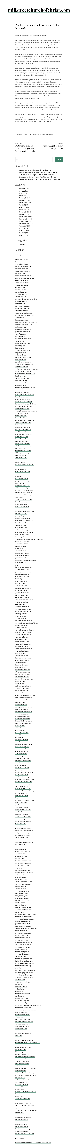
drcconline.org (20, 819)
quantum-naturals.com (22, 1054)
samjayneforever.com (22, 1061)
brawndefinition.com (22, 646)
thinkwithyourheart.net (22, 443)
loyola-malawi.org (21, 581)
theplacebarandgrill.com (23, 821)
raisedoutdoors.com (21, 441)
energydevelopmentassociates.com (26, 411)
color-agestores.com (22, 576)
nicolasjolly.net (20, 667)
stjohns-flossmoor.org (22, 784)
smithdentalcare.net (21, 1131)
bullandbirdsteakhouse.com (24, 961)
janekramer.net (20, 726)
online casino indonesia (47, 134)
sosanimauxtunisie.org (22, 350)
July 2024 (22, 228)
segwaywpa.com (20, 868)
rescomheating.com (21, 1124)
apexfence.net (20, 1138)
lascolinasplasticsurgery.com (24, 963)
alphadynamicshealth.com (23, 1080)
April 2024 (22, 235)
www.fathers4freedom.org (23, 917)
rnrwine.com (19, 1101)
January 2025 (23, 214)
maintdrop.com (20, 346)
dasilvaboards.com (21, 637)
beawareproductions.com (23, 698)
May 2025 (22, 205)
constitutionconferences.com (24, 842)
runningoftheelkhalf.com (23, 921)
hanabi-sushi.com (21, 987)
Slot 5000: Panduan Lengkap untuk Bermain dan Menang (37, 175)
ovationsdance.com (21, 544)
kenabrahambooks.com (23, 658)
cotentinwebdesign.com (23, 390)
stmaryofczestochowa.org (23, 707)
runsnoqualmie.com (21, 949)
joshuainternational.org (23, 907)
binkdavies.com (20, 653)
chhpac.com (19, 1115)
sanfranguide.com (21, 614)
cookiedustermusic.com (23, 788)
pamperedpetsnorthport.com (24, 481)
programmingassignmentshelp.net (26, 299)
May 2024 (22, 233)
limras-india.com (20, 262)
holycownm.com (20, 798)
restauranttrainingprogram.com (25, 530)
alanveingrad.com (21, 753)
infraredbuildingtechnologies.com (26, 404)
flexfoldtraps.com (21, 931)
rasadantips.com (20, 290)
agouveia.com (19, 1108)
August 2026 (23, 189)
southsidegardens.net (22, 1014)
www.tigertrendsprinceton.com (25, 914)
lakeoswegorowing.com (23, 1103)
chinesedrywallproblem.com (24, 779)
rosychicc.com (20, 583)
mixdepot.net (19, 996)
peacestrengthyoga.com (23, 926)
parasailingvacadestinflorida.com (26, 1075)
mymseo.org (19, 1112)
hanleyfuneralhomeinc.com (24, 490)
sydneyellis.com (20, 525)
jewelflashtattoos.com (22, 332)
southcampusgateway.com (24, 364)
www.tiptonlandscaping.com (24, 975)
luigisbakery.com (20, 984)
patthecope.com (20, 844)
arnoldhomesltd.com (22, 432)
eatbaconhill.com (21, 297)
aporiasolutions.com (22, 865)
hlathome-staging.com (22, 518)
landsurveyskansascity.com (24, 942)
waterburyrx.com (20, 823)
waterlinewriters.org (21, 875)
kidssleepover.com (21, 301)
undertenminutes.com (22, 285)
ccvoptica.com (20, 980)
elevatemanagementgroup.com (25, 1091)
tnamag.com (19, 858)
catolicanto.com (20, 551)
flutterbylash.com (21, 1082)
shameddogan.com (21, 877)
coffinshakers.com (21, 704)
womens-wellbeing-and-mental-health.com (29, 539)
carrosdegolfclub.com (22, 409)
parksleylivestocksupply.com (24, 572)
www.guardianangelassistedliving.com (27, 1042)
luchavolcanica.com (21, 795)
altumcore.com (20, 854)
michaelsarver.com (21, 513)
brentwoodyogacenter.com (24, 973)
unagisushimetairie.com (23, 329)
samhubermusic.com (22, 1136)
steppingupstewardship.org (24, 977)
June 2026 (22, 193)
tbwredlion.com (20, 1049)
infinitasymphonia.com (22, 670)
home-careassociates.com (23, 567)
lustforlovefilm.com (21, 665)
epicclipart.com (20, 341)
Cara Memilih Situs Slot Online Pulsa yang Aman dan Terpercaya (39, 179)
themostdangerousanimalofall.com (26, 623)
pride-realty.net (20, 1077)
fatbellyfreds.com (21, 1029)
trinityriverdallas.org (22, 555)
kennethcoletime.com (22, 716)
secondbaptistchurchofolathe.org (26, 1110)
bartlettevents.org (21, 381)
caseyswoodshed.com (22, 835)
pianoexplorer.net (21, 1012)
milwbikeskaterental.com (23, 763)
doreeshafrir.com (20, 693)
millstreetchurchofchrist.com (39, 10)
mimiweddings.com (21, 1126)
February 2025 (23, 212)
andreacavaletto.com (22, 569)
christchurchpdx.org (21, 656)
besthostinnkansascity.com (24, 1129)
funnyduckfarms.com (22, 1087)
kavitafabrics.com (21, 793)
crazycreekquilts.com (22, 651)
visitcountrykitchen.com (23, 749)
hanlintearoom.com (21, 1084)
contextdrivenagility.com (23, 700)
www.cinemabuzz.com (22, 994)
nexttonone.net (20, 903)
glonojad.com (19, 684)
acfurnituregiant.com (22, 283)
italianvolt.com (20, 462)
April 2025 (22, 207)
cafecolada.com (20, 604)
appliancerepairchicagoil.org (24, 315)
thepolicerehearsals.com (23, 625)
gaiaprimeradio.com (21, 732)
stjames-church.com (22, 688)
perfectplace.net (20, 558)
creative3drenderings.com (23, 882)
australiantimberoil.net (22, 399)
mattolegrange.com (21, 742)
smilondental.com (21, 504)
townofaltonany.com (22, 767)
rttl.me (17, 1122)
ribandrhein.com (20, 546)
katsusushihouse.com (22, 674)
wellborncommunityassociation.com (27, 369)
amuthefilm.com (20, 663)
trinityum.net (19, 1017)
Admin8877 (19, 134)
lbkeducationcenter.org (22, 553)
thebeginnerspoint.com (23, 609)
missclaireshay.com (21, 259)
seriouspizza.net (20, 849)
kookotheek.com (20, 360)
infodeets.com (20, 273)
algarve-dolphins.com (22, 751)
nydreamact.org (20, 327)
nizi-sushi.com (20, 728)
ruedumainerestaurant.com (24, 679)
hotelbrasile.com (20, 376)
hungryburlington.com (22, 719)
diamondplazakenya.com (23, 1047)
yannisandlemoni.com (22, 471)
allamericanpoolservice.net (24, 532)
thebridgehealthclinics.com (24, 872)
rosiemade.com (20, 483)
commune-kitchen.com (22, 660)
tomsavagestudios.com (23, 537)
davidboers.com (20, 889)
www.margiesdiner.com (22, 954)
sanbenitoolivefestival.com (24, 600)
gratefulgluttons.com (22, 593)
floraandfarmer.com (21, 413)
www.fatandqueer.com (22, 938)
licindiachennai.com (21, 269)
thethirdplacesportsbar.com (24, 1022)
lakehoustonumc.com (22, 898)
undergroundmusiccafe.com (24, 1133)
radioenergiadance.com (23, 357)
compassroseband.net (22, 851)
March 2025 (22, 210)
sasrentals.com (20, 509)
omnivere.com (20, 287)
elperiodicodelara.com (22, 264)
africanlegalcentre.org (22, 672)
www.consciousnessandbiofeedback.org (28, 1005)
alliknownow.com (21, 628)
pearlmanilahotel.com (22, 343)
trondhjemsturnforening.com (24, 1045)
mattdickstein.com (21, 893)
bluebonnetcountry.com (23, 339)
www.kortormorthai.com (23, 935)
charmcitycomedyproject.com (25, 695)
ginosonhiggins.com (22, 756)
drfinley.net (19, 1096)
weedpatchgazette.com (22, 474)
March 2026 (22, 196)
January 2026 (23, 200)
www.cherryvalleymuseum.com (25, 388)
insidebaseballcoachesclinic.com (25, 1068)
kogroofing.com (20, 353)
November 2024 (24, 219)
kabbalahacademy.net (22, 502)
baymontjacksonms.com (23, 765)
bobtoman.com (20, 348)
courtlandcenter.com (22, 812)
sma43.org (18, 968)
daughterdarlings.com (22, 271)
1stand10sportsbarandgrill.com (25, 495)
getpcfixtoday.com (21, 334)
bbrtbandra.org (20, 336)
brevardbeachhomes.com (23, 418)
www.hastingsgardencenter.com (25, 1010)
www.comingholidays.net (23, 611)
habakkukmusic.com (22, 900)
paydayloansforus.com (22, 306)
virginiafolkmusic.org (22, 541)
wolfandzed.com (20, 989)
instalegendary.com (21, 320)
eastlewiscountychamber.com (25, 630)
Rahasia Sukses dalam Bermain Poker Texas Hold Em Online (38, 172)
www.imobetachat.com (22, 891)
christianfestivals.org (22, 746)
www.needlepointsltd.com (23, 959)
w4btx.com (19, 497)
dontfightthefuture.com (23, 429)
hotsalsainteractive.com (23, 276)
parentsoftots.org (21, 879)
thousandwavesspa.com (23, 809)
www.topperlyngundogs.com (24, 919)
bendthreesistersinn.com (23, 781)
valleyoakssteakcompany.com (25, 833)
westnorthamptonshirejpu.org (25, 374)
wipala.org (18, 579)
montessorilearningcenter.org (25, 1056)
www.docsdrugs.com (22, 952)
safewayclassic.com (21, 311)
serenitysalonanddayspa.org (24, 278)
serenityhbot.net (20, 905)
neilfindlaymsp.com (21, 814)
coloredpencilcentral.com (23, 434)
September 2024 (24, 224)
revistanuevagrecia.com (23, 686)
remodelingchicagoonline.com (25, 970)
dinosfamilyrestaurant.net (23, 401)
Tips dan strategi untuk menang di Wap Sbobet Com (35, 170)
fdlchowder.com (20, 956)
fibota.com (18, 1036)
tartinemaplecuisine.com (23, 723)
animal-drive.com (21, 856)
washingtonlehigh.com (22, 982)
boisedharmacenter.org (22, 574)
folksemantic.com (21, 457)
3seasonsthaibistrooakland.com (25, 560)
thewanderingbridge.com (23, 711)
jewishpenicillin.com (22, 534)
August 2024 (23, 226)
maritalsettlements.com (23, 760)
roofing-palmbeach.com (23, 427)
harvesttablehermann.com (24, 406)
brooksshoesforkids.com (23, 861)
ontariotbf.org (20, 318)
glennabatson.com (21, 639)
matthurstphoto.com (22, 1063)
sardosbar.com (20, 460)
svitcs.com (18, 847)
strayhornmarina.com (22, 642)
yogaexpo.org (19, 565)
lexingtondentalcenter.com (24, 523)
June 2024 (22, 231)
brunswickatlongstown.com (24, 721)
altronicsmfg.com (21, 294)
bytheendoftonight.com (23, 588)
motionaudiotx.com (21, 1119)
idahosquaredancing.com (23, 453)
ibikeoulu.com (20, 702)
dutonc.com (19, 737)
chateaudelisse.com (21, 367)
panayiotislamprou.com (23, 362)
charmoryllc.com (20, 616)
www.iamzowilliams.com (23, 1008)
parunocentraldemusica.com (24, 1040)
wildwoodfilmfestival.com (23, 371)
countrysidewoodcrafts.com (24, 313)
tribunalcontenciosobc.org (24, 632)
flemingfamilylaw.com (22, 1098)
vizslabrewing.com (21, 467)
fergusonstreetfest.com (23, 1059)
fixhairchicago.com (21, 837)
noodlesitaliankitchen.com (24, 325)
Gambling (36, 134)
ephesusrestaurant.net (22, 1024)
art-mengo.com (20, 730)
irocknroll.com (20, 448)
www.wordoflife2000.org (23, 450)
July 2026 (22, 191)
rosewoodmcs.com (21, 998)
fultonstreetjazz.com (22, 378)
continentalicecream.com (23, 649)
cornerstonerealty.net (22, 1003)
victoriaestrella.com (21, 807)
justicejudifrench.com (22, 709)
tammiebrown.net (21, 735)
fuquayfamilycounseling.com (24, 1105)
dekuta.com (19, 991)
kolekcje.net (19, 548)
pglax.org (18, 770)
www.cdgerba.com (21, 1038)
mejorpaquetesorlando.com (24, 492)
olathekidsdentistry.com (23, 488)
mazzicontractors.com (22, 1019)
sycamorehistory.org (22, 1001)
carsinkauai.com (20, 1070)
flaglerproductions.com (23, 644)
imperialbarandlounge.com (24, 439)
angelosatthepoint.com (23, 828)
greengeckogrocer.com (22, 516)
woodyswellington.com (22, 1026)
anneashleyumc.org (21, 940)
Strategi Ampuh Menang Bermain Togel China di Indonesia (37, 177)
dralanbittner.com (21, 469)
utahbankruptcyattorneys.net (24, 446)
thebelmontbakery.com (22, 308)
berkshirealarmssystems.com (24, 464)
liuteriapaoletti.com (21, 774)
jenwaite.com (19, 1089)
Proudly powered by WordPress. (42, 1142)
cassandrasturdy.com (22, 597)
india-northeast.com (22, 425)
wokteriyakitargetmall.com (24, 520)
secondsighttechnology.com (24, 511)
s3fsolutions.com (21, 416)
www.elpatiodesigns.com (23, 1031)
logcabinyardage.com (22, 886)
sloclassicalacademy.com (23, 635)
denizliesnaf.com (20, 840)
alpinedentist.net (20, 355)
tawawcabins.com (21, 455)
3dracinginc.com (20, 618)
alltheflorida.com (20, 1066)
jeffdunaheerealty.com (22, 924)
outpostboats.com (21, 586)
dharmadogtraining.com (23, 1117)
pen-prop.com (20, 912)
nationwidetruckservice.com (24, 800)
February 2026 (23, 198)
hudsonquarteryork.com (23, 1033)
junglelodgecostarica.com (23, 744)
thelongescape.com (21, 739)
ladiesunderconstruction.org (24, 394)
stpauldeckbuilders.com (23, 945)
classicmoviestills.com (22, 602)
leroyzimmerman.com (22, 1094)
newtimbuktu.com (21, 292)
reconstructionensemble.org (24, 791)
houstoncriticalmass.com (23, 621)
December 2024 (24, 217)
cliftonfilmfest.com (21, 436)
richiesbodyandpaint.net (23, 266)
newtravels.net (20, 304)
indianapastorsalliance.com (24, 830)
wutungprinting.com (22, 758)
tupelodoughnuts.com (22, 485)
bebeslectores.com (21, 397)
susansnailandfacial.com (23, 910)
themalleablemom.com (22, 714)
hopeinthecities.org (21, 590)
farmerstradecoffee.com (23, 884)
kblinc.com (18, 476)
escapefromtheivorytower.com (25, 420)
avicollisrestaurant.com (23, 816)
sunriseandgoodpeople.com (24, 777)
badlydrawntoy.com (21, 896)
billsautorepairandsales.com (24, 1052)
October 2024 (23, 221)
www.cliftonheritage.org (23, 966)
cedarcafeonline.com (22, 280)
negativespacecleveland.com (24, 772)
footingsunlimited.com (22, 947)
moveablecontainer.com (23, 383)
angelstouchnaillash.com (23, 499)
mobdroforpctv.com (21, 595)
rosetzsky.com (20, 681)
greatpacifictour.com (22, 805)
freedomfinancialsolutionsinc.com (26, 928)
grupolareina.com (21, 385)
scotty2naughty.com (22, 691)
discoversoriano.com (22, 607)
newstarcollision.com (22, 506)
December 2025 (24, 203)
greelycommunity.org (22, 677)
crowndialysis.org (21, 527)
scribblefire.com (20, 562)
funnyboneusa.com (21, 786)
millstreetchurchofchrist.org (24, 1073)
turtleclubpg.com (21, 802)
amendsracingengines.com (24, 933)
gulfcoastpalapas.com (22, 870)
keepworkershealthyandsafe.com (26, 322)
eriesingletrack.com (21, 478)
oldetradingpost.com (22, 392)
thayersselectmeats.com (23, 863)
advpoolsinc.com (20, 826)
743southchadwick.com (23, 423)
